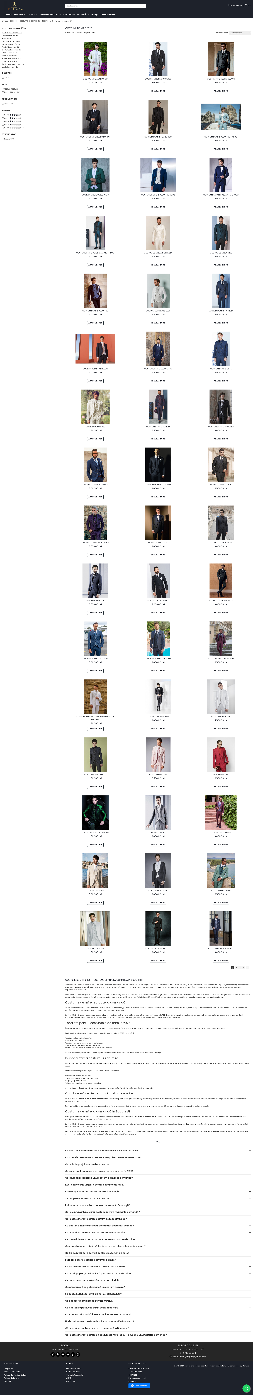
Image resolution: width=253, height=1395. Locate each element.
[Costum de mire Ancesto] (221, 407)
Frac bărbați (7, 38)
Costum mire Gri (158, 832)
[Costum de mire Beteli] (95, 580)
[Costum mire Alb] (95, 928)
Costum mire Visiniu (221, 832)
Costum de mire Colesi (158, 542)
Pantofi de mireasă (10, 61)
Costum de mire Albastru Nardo (220, 136)
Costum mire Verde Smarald (95, 832)
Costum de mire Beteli (95, 600)
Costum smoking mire (158, 716)
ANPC (68, 1378)
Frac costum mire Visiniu (221, 658)
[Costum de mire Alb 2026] (158, 291)
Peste (7, 115)
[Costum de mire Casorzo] (158, 928)
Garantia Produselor (75, 1375)
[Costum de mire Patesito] (95, 638)
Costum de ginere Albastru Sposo (221, 194)
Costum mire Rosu (220, 774)
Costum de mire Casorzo (158, 948)
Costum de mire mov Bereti (95, 542)
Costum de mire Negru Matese (95, 136)
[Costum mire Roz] (158, 754)
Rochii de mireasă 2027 (12, 58)
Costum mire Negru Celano (221, 78)
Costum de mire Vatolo (221, 542)
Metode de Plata (73, 1369)
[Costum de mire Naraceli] (95, 465)
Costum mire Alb (95, 948)
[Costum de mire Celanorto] (158, 349)
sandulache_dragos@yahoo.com (189, 1356)
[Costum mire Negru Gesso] (158, 59)
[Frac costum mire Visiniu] (221, 638)
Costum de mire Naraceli (95, 484)
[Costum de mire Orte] (221, 349)
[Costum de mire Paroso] (221, 465)
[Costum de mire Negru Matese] (95, 117)
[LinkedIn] (67, 1354)
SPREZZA (8, 103)
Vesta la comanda (10, 67)
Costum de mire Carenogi (221, 600)
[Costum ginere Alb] (221, 696)
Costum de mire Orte (221, 368)
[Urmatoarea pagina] (247, 967)
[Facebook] (52, 1354)
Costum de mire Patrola (220, 310)
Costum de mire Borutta (221, 948)
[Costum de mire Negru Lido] (158, 117)
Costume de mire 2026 (12, 33)
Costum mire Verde (221, 890)
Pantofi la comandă (10, 47)
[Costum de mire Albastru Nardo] (221, 117)
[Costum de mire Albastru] (95, 291)
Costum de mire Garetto (158, 484)
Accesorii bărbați (9, 55)
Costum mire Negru (158, 890)
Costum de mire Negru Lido (158, 136)
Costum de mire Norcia (158, 426)
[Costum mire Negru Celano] (221, 59)
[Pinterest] (57, 1354)
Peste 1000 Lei (10, 92)
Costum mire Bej (95, 890)
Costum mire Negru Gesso (158, 78)
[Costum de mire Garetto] (158, 465)
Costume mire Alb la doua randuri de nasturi (95, 718)
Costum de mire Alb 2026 (158, 310)
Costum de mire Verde (221, 252)
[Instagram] (78, 1354)
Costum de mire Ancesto (221, 426)
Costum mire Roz (158, 774)
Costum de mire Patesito (95, 658)
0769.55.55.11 (189, 1353)
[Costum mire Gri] (158, 812)
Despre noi (8, 1369)
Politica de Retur (73, 1372)
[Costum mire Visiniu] (221, 812)
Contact (7, 1381)
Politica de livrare (11, 1378)
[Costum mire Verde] (221, 870)
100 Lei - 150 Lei (10, 89)
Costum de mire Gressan (158, 658)
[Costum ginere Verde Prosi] (95, 175)
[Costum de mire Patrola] (221, 291)
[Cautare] (143, 6)
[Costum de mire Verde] (221, 233)
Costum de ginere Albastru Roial (158, 194)
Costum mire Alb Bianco (95, 78)
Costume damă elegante (13, 64)
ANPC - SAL (71, 1381)
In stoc (7, 139)
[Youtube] (62, 1354)
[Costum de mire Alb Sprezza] (158, 233)
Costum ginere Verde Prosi (95, 194)
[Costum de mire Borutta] (221, 928)
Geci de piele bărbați (11, 44)
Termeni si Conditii (12, 1372)
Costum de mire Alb (95, 426)
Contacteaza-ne (141, 1386)
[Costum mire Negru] (158, 870)
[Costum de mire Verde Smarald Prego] (95, 233)
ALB (5, 77)
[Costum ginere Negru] (95, 754)
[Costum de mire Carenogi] (221, 580)
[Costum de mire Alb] (95, 407)
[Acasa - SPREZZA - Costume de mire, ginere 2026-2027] (15, 6)
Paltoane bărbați (9, 53)
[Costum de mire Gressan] (158, 638)
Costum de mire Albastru (95, 310)
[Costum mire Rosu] (221, 754)
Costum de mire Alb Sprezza (158, 252)
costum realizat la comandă (114, 1063)
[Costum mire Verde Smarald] (95, 812)
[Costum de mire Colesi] (158, 523)
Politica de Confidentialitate (16, 1375)
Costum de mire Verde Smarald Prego (95, 252)
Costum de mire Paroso (221, 484)
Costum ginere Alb (220, 716)
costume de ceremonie (164, 987)
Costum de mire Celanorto (158, 368)
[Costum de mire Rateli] (158, 580)
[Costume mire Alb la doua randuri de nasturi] (95, 696)
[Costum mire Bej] (95, 870)
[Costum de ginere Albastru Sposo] (221, 175)
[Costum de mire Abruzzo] (95, 349)
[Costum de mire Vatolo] (221, 523)
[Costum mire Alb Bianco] (95, 59)
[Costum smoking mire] (158, 696)
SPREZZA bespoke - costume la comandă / (22, 21)
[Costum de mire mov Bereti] (95, 523)
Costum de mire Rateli (158, 600)
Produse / (47, 21)
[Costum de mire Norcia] (158, 407)
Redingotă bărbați (10, 35)
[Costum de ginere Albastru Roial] (158, 175)
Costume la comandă (11, 50)
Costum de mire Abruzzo (95, 368)
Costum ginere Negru (95, 774)
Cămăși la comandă (11, 41)
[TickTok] (72, 1354)
